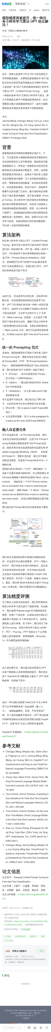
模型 (43, 936)
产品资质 (25, 1018)
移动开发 (45, 10)
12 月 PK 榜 (8, 941)
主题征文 (22, 10)
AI (30, 10)
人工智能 (7, 936)
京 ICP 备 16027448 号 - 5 (26, 1016)
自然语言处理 (20, 936)
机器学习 (33, 936)
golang (36, 10)
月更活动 (12, 10)
